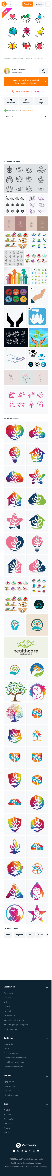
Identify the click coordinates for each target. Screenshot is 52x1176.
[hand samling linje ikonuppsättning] (32, 281)
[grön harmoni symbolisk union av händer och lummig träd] (14, 951)
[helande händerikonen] (13, 845)
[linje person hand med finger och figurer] (34, 421)
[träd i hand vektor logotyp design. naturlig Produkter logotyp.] (35, 1017)
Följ (43, 72)
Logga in (39, 4)
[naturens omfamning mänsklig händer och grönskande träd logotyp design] (13, 882)
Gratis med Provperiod (26, 81)
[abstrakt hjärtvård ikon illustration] (14, 443)
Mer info (9, 116)
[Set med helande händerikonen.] (16, 263)
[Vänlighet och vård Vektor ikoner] (14, 204)
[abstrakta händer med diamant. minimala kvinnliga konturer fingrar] (25, 462)
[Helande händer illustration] (13, 420)
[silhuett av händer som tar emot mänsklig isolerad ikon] (34, 357)
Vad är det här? (27, 110)
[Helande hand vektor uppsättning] (16, 400)
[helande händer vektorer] (13, 281)
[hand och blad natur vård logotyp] (14, 973)
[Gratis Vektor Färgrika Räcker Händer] (17, 317)
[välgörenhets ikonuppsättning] (25, 485)
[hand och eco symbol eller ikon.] (14, 1016)
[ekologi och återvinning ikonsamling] (12, 336)
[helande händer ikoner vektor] (25, 178)
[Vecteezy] (4, 4)
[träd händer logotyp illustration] (15, 995)
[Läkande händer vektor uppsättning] (34, 336)
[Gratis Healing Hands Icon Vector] (14, 227)
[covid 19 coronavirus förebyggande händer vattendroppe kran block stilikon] (14, 379)
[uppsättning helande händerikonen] (15, 299)
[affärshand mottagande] (13, 356)
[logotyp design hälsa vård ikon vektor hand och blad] (25, 929)
